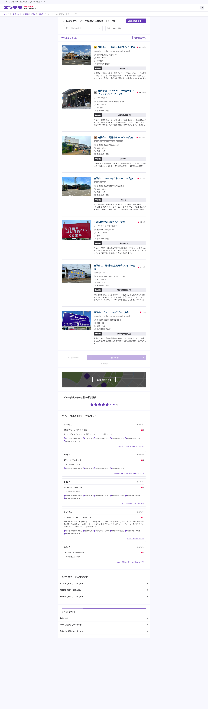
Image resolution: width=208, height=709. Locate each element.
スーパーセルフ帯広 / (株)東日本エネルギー (130, 446)
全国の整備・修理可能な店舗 (24, 14)
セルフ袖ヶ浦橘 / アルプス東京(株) (133, 503)
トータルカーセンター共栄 (135, 539)
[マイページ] (202, 7)
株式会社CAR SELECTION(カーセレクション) (129, 473)
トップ (6, 14)
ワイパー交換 (116, 28)
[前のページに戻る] (63, 20)
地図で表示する (140, 38)
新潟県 (41, 14)
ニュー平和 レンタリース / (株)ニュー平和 (130, 562)
